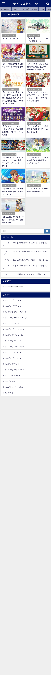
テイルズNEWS (5, 9)
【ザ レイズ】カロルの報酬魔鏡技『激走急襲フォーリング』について (12, 191)
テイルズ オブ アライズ (12, 306)
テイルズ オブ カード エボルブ (15, 318)
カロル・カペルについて (11, 38)
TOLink (42, 9)
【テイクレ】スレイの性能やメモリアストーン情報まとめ (25, 260)
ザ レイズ (26, 9)
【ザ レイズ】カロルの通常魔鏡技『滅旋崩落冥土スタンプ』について (37, 160)
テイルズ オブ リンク (11, 364)
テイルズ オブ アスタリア (13, 300)
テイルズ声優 (8, 393)
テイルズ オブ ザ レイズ (12, 341)
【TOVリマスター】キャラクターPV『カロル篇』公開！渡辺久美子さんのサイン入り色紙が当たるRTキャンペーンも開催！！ (13, 97)
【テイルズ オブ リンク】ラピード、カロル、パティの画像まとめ (13, 219)
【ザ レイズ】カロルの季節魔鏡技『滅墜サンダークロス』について (37, 129)
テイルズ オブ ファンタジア (14, 347)
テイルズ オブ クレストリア (14, 329)
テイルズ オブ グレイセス (13, 335)
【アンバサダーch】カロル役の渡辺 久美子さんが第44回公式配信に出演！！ (38, 66)
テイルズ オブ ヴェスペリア (14, 370)
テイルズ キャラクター (12, 375)
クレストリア (17, 9)
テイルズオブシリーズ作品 (13, 387)
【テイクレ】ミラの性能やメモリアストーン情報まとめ (24, 274)
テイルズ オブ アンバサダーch (14, 312)
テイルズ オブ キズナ (11, 323)
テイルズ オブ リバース (12, 358)
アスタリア (34, 9)
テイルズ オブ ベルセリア (13, 352)
